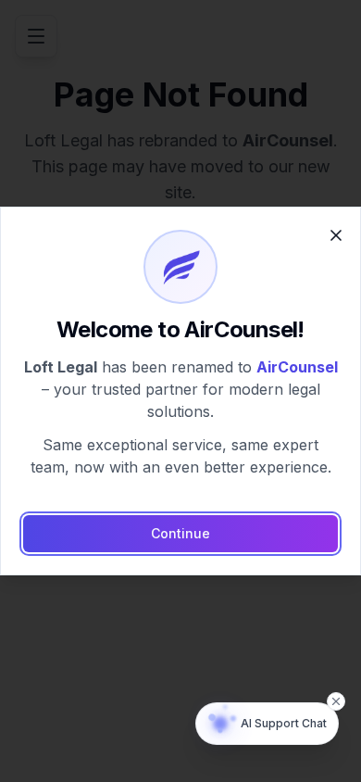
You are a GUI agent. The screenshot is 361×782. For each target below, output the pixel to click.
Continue (180, 533)
